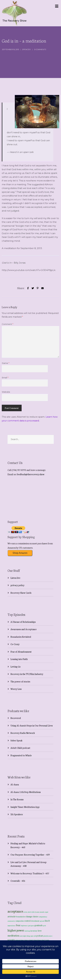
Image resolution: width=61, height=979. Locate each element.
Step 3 (31, 940)
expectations (11, 925)
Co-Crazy (15, 644)
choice (35, 916)
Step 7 (43, 940)
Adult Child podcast (20, 747)
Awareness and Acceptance (24, 629)
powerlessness (47, 936)
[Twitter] (33, 288)
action (25, 912)
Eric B (47, 920)
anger (46, 912)
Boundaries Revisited (21, 636)
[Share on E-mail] (42, 288)
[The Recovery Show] (14, 13)
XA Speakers (17, 814)
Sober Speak (16, 740)
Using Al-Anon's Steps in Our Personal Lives (32, 725)
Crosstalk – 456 (18, 880)
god (29, 925)
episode (42, 921)
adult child (31, 912)
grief (44, 925)
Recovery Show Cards (21, 592)
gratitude (38, 925)
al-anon (37, 912)
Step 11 (27, 940)
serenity (11, 939)
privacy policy (17, 585)
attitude (12, 916)
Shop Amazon (20, 553)
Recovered (16, 717)
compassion (19, 921)
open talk (33, 936)
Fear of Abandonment (21, 651)
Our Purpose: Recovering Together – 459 (30, 854)
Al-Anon (15, 784)
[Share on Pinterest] (37, 288)
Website (6, 392)
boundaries (20, 916)
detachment (35, 921)
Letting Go (16, 666)
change (29, 916)
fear (18, 925)
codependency (43, 917)
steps (47, 940)
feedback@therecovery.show (30, 474)
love (40, 930)
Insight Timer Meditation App (25, 806)
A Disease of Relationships (23, 621)
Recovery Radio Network (23, 732)
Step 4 (35, 940)
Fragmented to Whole (21, 755)
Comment (7, 324)
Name (5, 363)
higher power (16, 930)
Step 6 (39, 940)
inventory (33, 931)
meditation (13, 935)
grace (32, 925)
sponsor (17, 940)
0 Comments (40, 49)
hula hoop (27, 931)
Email (5, 377)
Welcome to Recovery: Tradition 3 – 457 (30, 873)
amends (42, 912)
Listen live (15, 577)
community (11, 921)
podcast (39, 935)
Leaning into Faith (19, 659)
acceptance (15, 911)
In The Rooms (17, 799)
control (27, 920)
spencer (26, 49)
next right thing (25, 936)
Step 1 (22, 940)
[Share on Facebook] (28, 288)
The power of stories (20, 681)
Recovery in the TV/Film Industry (27, 673)
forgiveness (24, 925)
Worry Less (16, 688)
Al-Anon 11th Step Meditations (26, 791)
